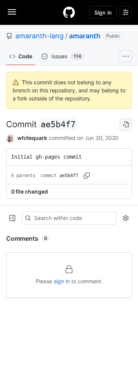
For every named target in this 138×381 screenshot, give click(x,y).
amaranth (84, 36)
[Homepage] (69, 12)
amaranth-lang (39, 36)
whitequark (32, 138)
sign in (62, 281)
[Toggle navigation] (12, 12)
